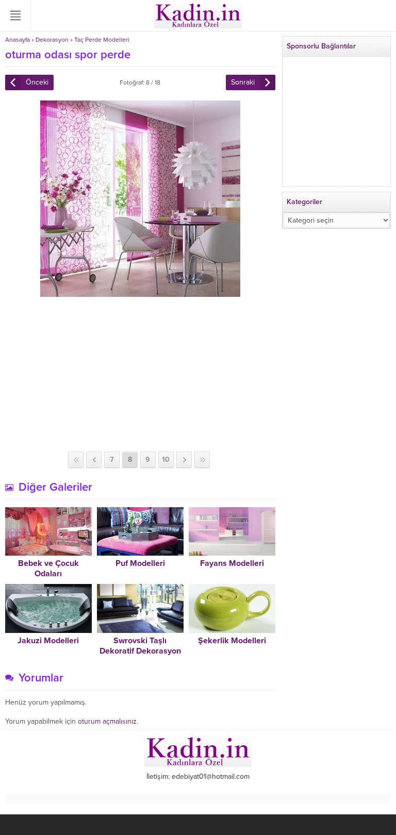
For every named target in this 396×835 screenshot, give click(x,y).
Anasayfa (17, 39)
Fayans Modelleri (232, 563)
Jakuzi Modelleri (48, 641)
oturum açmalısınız (107, 721)
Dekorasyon (52, 39)
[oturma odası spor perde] (140, 292)
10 (166, 459)
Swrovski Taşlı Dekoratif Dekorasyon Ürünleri (140, 651)
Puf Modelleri (140, 563)
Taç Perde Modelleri (101, 39)
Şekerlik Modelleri (232, 641)
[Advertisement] (140, 374)
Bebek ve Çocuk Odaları (48, 568)
